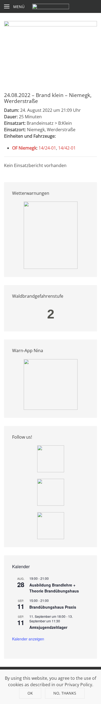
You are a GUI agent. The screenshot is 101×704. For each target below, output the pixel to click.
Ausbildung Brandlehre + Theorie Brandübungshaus (54, 588)
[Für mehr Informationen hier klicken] (51, 235)
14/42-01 (67, 148)
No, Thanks (64, 693)
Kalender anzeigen (28, 638)
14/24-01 (47, 148)
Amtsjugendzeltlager (48, 627)
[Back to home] (50, 6)
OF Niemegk (24, 148)
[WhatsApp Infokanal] (50, 458)
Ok (30, 693)
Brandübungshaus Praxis (52, 607)
